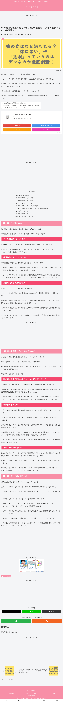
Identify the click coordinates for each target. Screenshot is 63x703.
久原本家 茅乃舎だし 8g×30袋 (22, 114)
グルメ (9, 576)
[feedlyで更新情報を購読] (16, 621)
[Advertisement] (31, 20)
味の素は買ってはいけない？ (24, 216)
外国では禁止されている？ (25, 203)
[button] (51, 611)
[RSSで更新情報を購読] (47, 621)
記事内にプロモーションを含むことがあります (18, 34)
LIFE (4, 576)
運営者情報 (11, 693)
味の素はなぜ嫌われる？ (23, 195)
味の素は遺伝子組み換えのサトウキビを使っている (33, 208)
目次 (29, 191)
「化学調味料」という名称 (25, 198)
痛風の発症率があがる (24, 213)
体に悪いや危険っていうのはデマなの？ (28, 205)
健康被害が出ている (24, 211)
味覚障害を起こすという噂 (25, 200)
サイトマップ (51, 693)
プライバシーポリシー (31, 693)
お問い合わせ (31, 695)
